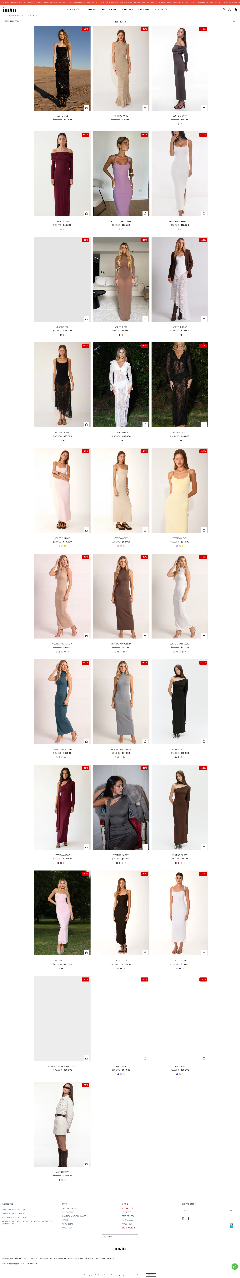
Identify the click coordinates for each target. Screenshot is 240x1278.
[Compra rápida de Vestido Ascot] (204, 741)
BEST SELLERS (109, 9)
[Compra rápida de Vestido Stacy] (86, 530)
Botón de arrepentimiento (104, 1258)
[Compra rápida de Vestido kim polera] (86, 636)
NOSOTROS (143, 9)
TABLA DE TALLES (70, 1208)
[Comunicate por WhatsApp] (235, 1266)
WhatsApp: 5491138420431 (14, 1210)
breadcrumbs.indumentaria (18, 15)
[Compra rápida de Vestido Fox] (86, 319)
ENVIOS (65, 1220)
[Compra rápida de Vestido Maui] (145, 424)
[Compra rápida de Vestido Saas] (204, 108)
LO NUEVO (92, 9)
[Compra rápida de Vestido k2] (86, 108)
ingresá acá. (88, 1258)
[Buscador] (224, 10)
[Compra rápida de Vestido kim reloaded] (145, 213)
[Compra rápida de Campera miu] (145, 1058)
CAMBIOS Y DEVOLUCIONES (74, 1216)
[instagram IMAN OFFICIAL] (183, 1218)
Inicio (4, 15)
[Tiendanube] (10, 1265)
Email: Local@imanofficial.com (14, 1217)
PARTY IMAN (127, 9)
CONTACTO (67, 1212)
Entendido (151, 1275)
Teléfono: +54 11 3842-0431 (14, 1214)
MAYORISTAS (67, 1224)
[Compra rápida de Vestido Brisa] (204, 319)
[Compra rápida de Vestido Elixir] (86, 952)
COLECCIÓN (73, 9)
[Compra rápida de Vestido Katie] (145, 108)
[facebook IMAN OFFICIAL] (188, 1218)
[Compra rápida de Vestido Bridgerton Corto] (86, 1058)
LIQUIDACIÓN (161, 9)
